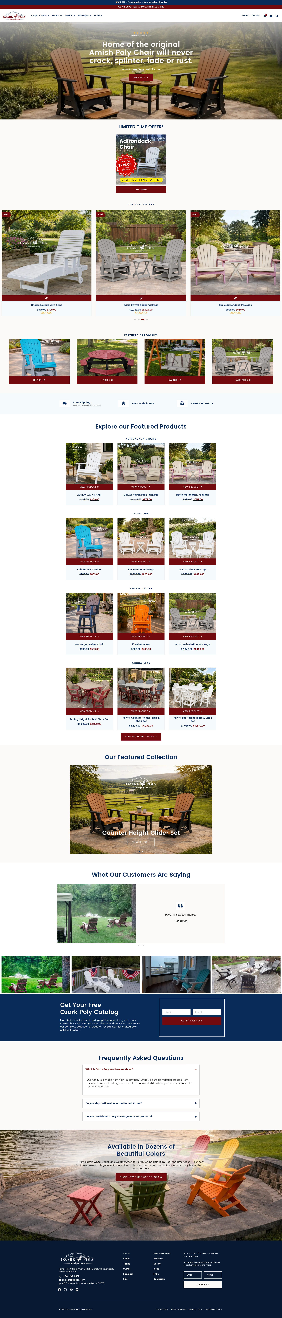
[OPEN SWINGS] (74, 15)
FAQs (156, 1274)
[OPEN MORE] (101, 15)
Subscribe (202, 1284)
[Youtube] (71, 1289)
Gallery (157, 1264)
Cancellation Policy (213, 1309)
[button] (135, 319)
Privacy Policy (162, 1309)
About (245, 16)
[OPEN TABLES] (61, 15)
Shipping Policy (195, 1309)
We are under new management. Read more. (141, 7)
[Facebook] (59, 1289)
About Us (158, 1259)
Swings (126, 1269)
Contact (254, 16)
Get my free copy (191, 1021)
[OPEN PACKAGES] (90, 15)
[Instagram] (65, 1289)
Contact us (159, 1279)
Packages (128, 1274)
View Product (141, 842)
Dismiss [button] (163, 2)
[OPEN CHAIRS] (48, 15)
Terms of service (178, 1309)
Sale (125, 1279)
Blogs (156, 1269)
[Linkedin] (77, 1289)
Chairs (126, 1259)
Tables (126, 1264)
